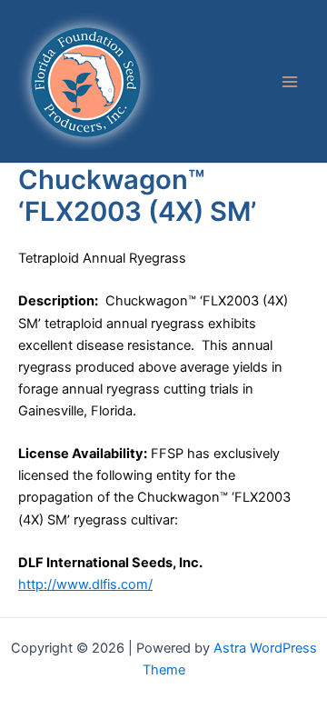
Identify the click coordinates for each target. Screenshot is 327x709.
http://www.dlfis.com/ (85, 584)
